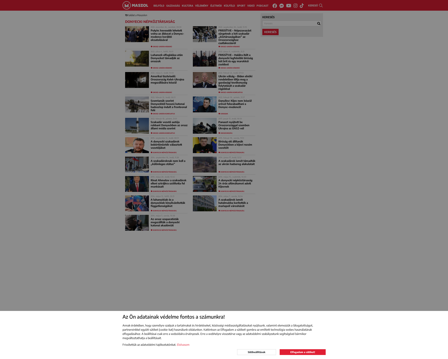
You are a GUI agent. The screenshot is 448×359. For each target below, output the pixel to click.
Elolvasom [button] (183, 344)
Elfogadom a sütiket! (302, 352)
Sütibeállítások (256, 352)
